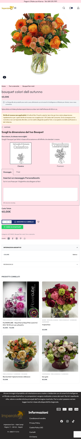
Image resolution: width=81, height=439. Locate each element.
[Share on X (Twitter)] (9, 238)
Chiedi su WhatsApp (13, 227)
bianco (75, 254)
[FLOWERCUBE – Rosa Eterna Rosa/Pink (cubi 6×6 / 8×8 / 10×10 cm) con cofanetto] (21, 299)
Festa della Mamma (52, 320)
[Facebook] (61, 421)
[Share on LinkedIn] (17, 238)
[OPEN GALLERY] (40, 41)
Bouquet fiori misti (28, 86)
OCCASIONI (24, 374)
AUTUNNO (11, 234)
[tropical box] (60, 299)
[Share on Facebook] (13, 238)
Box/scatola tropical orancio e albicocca (16, 377)
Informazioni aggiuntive (12, 247)
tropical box (46, 325)
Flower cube (17, 320)
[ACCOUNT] (78, 8)
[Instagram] (67, 421)
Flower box (73, 320)
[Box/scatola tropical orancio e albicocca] (21, 353)
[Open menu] (15, 8)
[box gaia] (60, 353)
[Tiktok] (73, 421)
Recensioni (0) (8, 264)
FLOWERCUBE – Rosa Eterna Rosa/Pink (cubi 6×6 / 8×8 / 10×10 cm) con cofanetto (20, 324)
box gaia (45, 377)
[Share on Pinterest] (21, 238)
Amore (44, 320)
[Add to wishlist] (38, 222)
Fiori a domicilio (14, 86)
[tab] (40, 247)
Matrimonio (45, 322)
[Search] (64, 8)
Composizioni (46, 374)
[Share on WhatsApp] (25, 238)
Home (4, 86)
